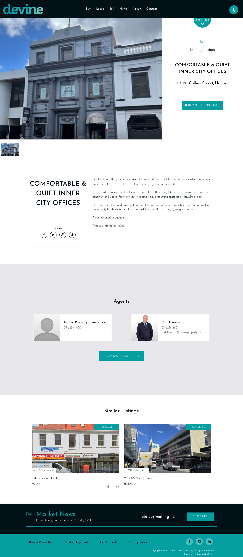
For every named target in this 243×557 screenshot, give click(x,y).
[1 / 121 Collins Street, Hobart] (81, 78)
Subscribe (200, 516)
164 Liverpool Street (44, 478)
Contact (151, 8)
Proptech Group (205, 554)
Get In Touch (108, 542)
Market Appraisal (76, 542)
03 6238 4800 (72, 327)
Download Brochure (203, 105)
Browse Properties (40, 542)
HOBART (36, 484)
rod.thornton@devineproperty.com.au (184, 332)
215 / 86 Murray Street (138, 478)
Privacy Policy (138, 542)
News (123, 8)
